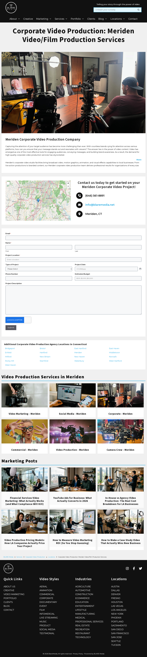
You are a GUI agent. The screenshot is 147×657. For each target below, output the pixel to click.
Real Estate (82, 625)
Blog (101, 18)
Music (43, 621)
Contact (133, 18)
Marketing (42, 18)
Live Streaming (49, 617)
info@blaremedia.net (100, 204)
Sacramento (119, 625)
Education (81, 602)
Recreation (82, 629)
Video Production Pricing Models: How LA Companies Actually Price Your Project (24, 543)
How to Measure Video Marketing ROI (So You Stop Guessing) (72, 541)
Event (43, 606)
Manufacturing (85, 614)
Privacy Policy (78, 654)
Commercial (47, 594)
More (138, 160)
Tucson (116, 645)
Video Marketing (14, 594)
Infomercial (47, 614)
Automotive (82, 590)
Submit (11, 327)
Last (76, 251)
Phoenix (116, 617)
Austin (115, 586)
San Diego (117, 629)
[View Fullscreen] (8, 183)
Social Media (47, 629)
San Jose (116, 637)
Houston (117, 602)
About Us (9, 586)
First (7, 251)
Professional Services (89, 621)
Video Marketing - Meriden (24, 413)
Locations (116, 18)
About (13, 18)
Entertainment (84, 606)
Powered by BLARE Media (94, 654)
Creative (28, 18)
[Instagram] (127, 568)
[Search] (139, 9)
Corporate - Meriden (120, 413)
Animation (46, 590)
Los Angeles (118, 610)
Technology (83, 637)
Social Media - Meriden (72, 413)
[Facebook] (134, 568)
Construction (84, 594)
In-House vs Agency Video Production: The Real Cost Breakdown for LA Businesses (120, 501)
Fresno (115, 598)
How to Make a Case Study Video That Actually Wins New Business (120, 541)
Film (42, 610)
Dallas (115, 590)
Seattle (116, 641)
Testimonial (47, 633)
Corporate (46, 598)
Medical (80, 617)
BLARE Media (8, 557)
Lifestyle (80, 610)
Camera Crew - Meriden (120, 449)
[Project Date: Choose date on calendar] (140, 269)
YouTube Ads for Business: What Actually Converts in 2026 (72, 499)
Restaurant (82, 633)
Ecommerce (82, 598)
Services (59, 18)
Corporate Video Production (35, 557)
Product (45, 625)
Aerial (43, 586)
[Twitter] (140, 568)
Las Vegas (117, 606)
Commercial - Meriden (24, 449)
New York (117, 614)
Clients (91, 18)
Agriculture (83, 586)
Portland (117, 621)
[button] (38, 200)
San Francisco (120, 633)
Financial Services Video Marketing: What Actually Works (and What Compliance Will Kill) (24, 501)
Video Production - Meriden (72, 449)
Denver (115, 594)
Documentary (48, 602)
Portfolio (76, 18)
